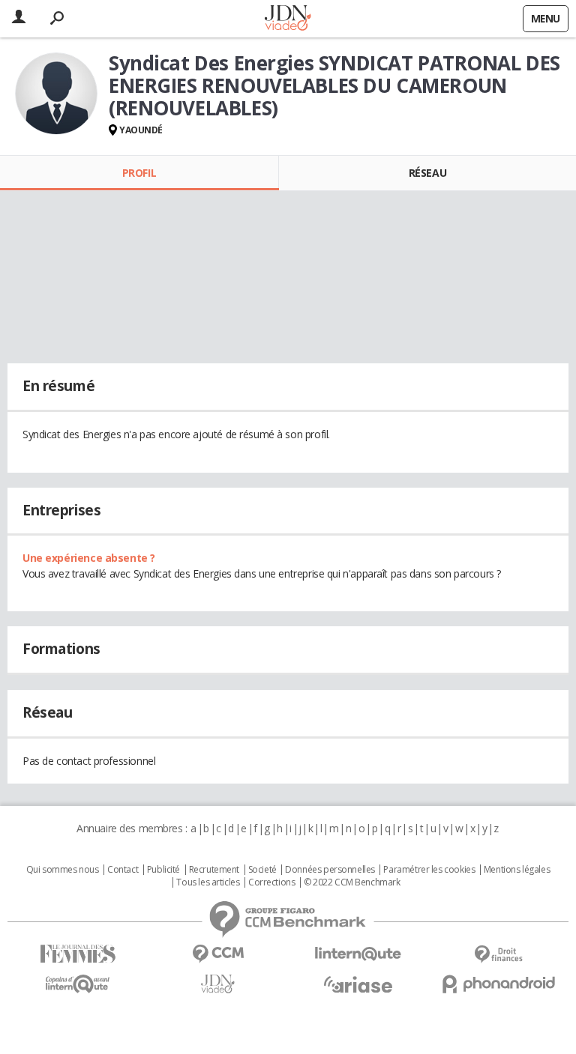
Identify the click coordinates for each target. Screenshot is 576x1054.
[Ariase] (358, 984)
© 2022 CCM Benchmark (352, 882)
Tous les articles (207, 882)
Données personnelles (330, 869)
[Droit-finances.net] (498, 954)
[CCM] (218, 954)
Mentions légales (517, 869)
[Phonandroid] (498, 984)
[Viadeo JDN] (218, 984)
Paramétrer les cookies (429, 869)
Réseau (427, 173)
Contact (122, 869)
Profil (139, 173)
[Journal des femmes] (78, 954)
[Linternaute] (358, 954)
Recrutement (214, 869)
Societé (262, 869)
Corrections (271, 882)
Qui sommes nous (62, 869)
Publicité (163, 869)
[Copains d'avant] (78, 984)
